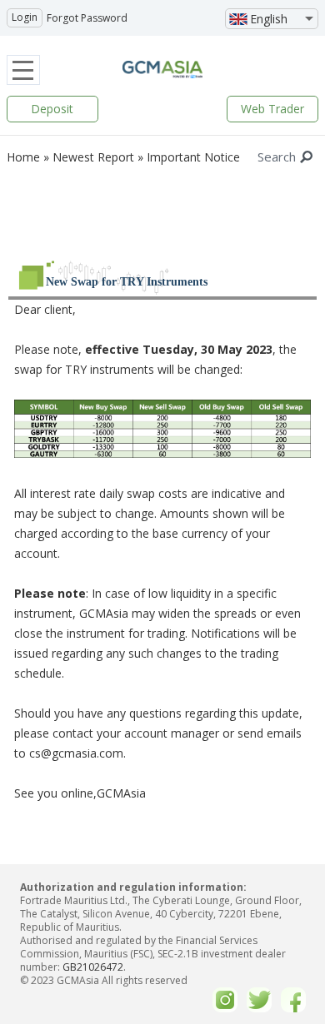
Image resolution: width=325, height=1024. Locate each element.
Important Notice (193, 157)
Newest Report (93, 157)
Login (25, 17)
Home (23, 157)
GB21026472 (92, 967)
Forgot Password (87, 18)
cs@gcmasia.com (76, 753)
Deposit (52, 109)
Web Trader (272, 109)
